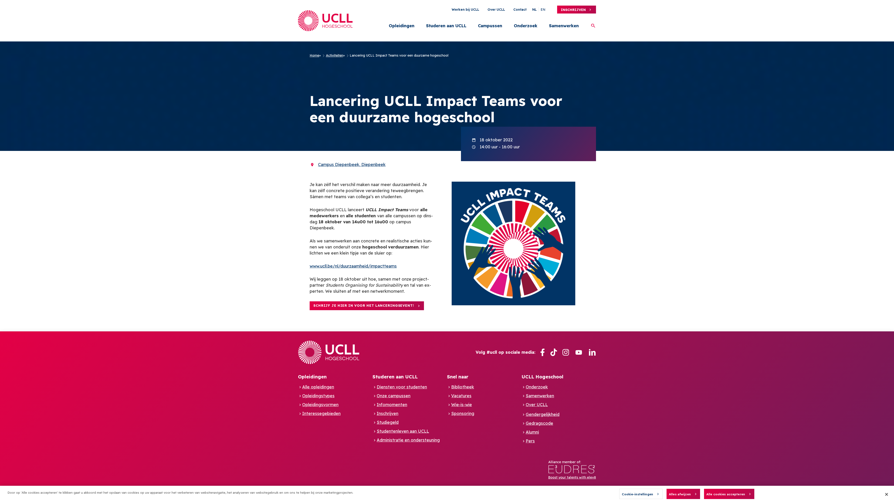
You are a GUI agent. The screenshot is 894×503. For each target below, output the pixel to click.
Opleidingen (401, 25)
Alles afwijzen (680, 494)
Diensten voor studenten (402, 387)
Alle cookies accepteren (725, 494)
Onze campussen (393, 395)
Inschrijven (573, 10)
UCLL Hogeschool (542, 377)
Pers (530, 441)
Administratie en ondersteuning (408, 440)
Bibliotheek (462, 387)
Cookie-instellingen (637, 494)
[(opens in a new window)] (542, 352)
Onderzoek (525, 25)
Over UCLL (496, 9)
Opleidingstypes (318, 395)
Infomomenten (392, 404)
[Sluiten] (886, 494)
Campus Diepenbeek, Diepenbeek (352, 164)
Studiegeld (388, 422)
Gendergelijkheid (542, 414)
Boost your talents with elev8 (572, 477)
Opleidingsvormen (320, 404)
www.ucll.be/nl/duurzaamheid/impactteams (353, 266)
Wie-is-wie (461, 404)
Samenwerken (564, 25)
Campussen (490, 25)
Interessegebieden (321, 413)
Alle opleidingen (318, 387)
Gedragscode (539, 423)
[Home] (325, 20)
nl (534, 9)
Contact (520, 9)
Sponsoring (462, 413)
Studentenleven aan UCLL (403, 431)
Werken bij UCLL (465, 9)
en (543, 9)
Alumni (532, 432)
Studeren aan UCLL (446, 25)
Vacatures (461, 395)
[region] (447, 494)
